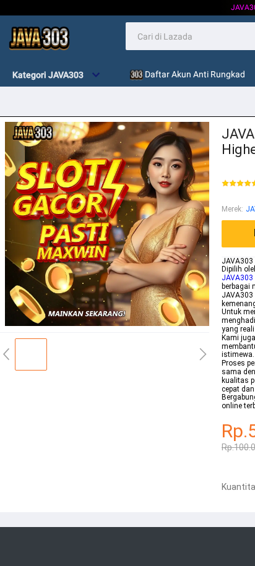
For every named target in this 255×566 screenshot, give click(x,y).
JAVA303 (237, 277)
